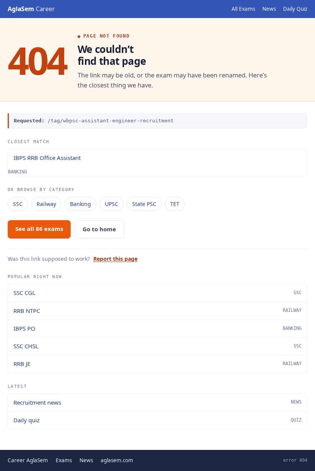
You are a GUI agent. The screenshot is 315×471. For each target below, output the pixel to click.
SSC (18, 204)
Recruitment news (157, 402)
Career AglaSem (28, 460)
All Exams (243, 8)
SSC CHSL (157, 346)
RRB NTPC (157, 311)
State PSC (144, 204)
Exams (64, 460)
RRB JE (157, 363)
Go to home (99, 229)
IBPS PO (157, 328)
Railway (46, 204)
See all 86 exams (39, 228)
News (269, 8)
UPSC (111, 204)
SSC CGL (157, 292)
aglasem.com (117, 460)
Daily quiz (157, 420)
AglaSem (31, 9)
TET (174, 204)
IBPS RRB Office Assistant (47, 157)
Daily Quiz (295, 8)
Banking (80, 204)
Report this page (115, 258)
